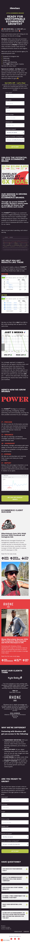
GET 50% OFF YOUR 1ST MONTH (15, 498)
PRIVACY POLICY (18, 931)
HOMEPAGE (26, 931)
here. (18, 554)
